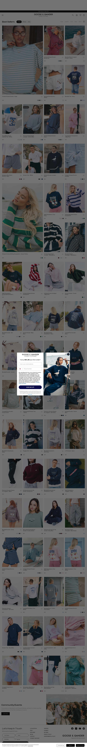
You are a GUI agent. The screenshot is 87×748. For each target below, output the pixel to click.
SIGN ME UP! (30, 387)
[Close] (84, 745)
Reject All (70, 745)
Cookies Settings (61, 745)
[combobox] (21, 368)
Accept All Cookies (80, 745)
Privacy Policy (30, 394)
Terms (24, 383)
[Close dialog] (68, 354)
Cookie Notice (30, 745)
